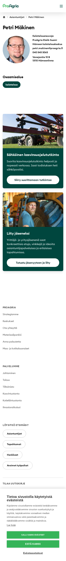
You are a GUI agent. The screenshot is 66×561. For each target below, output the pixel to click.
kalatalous (12, 84)
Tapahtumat (14, 444)
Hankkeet (12, 454)
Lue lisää (11, 525)
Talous (6, 379)
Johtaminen (9, 373)
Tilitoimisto (8, 386)
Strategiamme (10, 314)
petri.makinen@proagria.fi (47, 48)
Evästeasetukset (33, 553)
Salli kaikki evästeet (33, 535)
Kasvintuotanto (11, 393)
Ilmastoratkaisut (11, 407)
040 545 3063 (40, 52)
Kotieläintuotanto (12, 400)
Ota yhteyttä (10, 327)
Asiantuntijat (16, 17)
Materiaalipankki (12, 334)
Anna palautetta (12, 341)
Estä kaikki (33, 544)
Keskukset (8, 321)
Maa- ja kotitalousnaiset (16, 348)
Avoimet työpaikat (17, 465)
